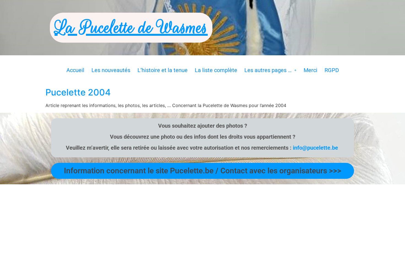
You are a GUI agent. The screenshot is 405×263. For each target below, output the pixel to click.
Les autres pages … (267, 70)
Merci (310, 70)
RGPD (332, 70)
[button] (270, 70)
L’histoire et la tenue (162, 70)
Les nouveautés (110, 70)
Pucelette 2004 (78, 92)
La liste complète (216, 70)
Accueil (75, 70)
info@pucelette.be (315, 147)
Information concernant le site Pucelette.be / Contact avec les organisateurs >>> (202, 170)
